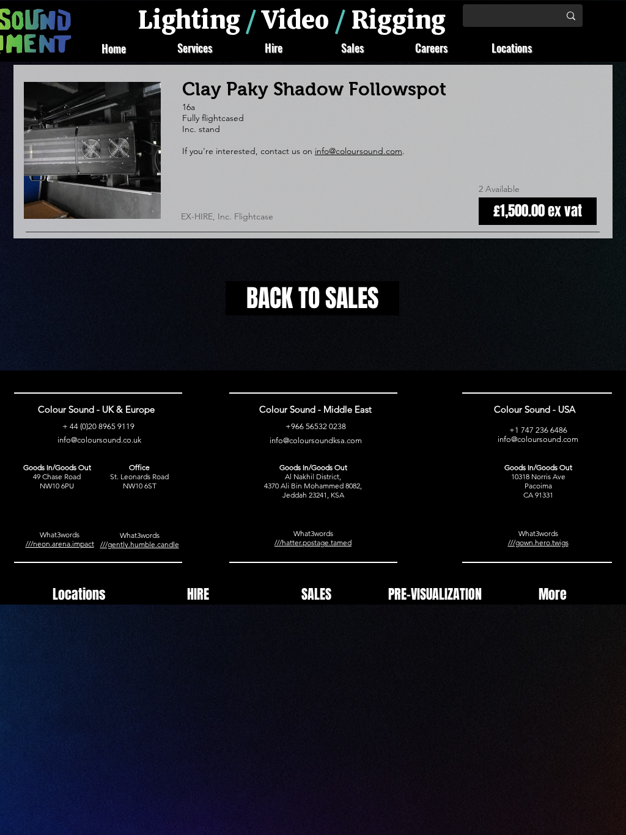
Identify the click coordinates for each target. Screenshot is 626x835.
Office (139, 467)
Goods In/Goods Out (57, 467)
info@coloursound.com (358, 150)
